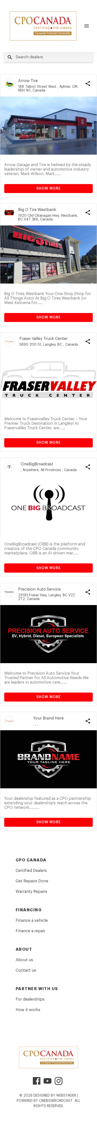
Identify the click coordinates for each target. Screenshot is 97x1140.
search (10, 57)
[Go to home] (43, 26)
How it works (28, 1010)
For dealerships (30, 999)
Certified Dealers (31, 871)
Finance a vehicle (32, 921)
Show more (48, 188)
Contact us (26, 970)
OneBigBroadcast (37, 464)
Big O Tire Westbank (37, 210)
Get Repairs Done (32, 881)
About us (24, 960)
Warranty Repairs (31, 892)
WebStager (66, 1095)
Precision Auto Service (39, 589)
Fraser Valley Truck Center (43, 339)
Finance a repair (30, 931)
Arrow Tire (28, 81)
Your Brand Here (48, 718)
